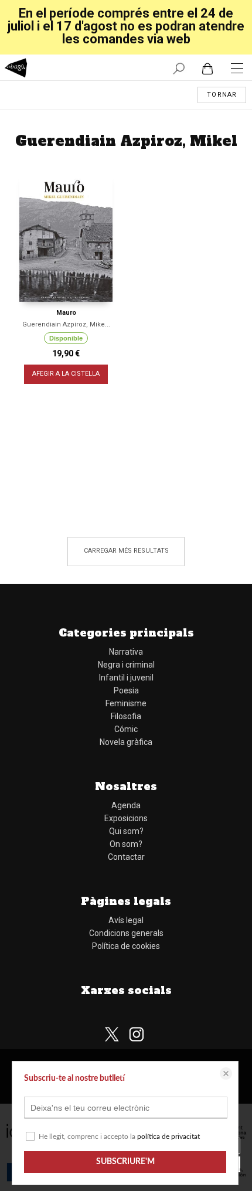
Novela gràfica (126, 742)
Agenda (126, 805)
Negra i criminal (126, 664)
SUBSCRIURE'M (125, 1162)
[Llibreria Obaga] (16, 69)
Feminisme (126, 703)
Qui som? (126, 831)
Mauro (66, 313)
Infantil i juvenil (126, 677)
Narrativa (126, 651)
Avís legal (126, 920)
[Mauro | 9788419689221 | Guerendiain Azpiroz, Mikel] (66, 236)
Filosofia (126, 716)
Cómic (126, 729)
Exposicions (126, 818)
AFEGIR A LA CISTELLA (66, 373)
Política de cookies (126, 946)
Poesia (126, 690)
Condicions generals (126, 933)
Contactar (126, 857)
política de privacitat (168, 1136)
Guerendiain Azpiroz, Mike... (66, 324)
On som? (126, 844)
